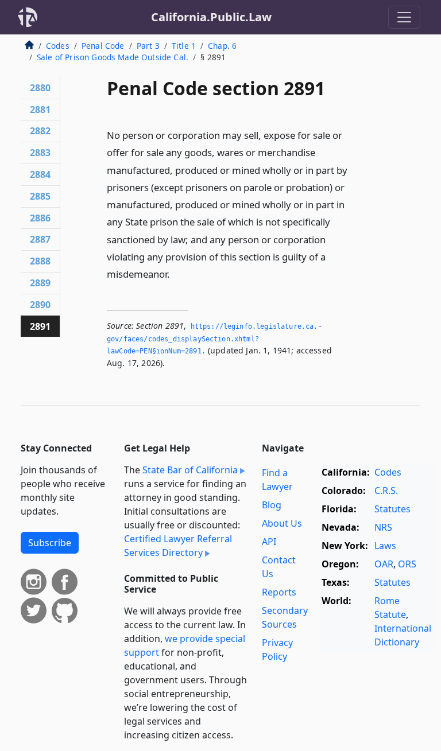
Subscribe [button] (49, 542)
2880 (40, 87)
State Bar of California (190, 470)
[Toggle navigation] (404, 17)
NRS (383, 527)
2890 (40, 304)
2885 (40, 196)
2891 (40, 326)
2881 (40, 109)
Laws (385, 545)
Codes (57, 45)
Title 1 (184, 45)
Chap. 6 (222, 45)
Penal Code (103, 45)
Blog (271, 505)
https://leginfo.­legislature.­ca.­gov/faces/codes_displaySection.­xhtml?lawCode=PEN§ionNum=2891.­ (214, 338)
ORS (407, 564)
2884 (40, 174)
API (269, 541)
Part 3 (148, 45)
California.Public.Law (211, 17)
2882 (40, 130)
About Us (282, 523)
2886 (40, 218)
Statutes (392, 509)
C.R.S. (386, 490)
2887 (40, 239)
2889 (40, 283)
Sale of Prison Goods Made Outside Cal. (112, 57)
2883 (40, 152)
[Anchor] (176, 273)
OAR (383, 564)
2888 (40, 261)
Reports (279, 592)
